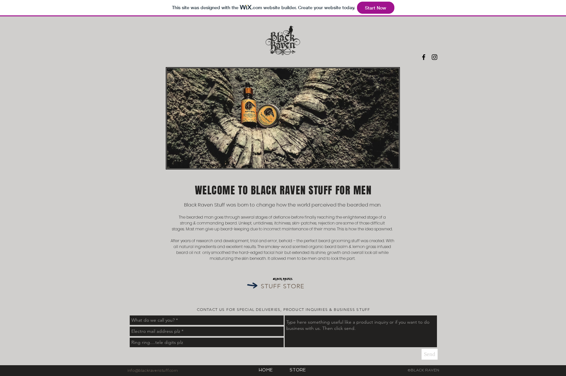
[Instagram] (434, 57)
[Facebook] (423, 57)
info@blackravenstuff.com (152, 370)
